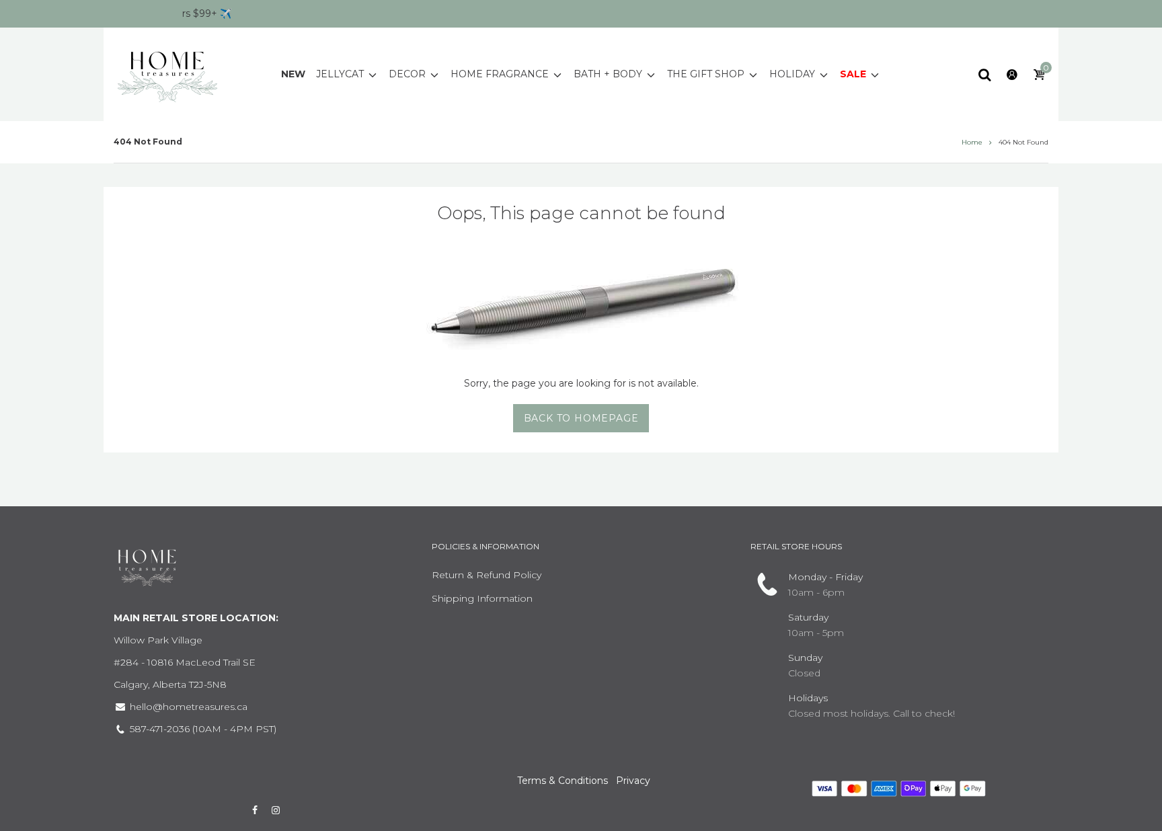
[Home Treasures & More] (167, 73)
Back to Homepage (581, 418)
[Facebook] (255, 810)
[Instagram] (276, 810)
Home (972, 142)
